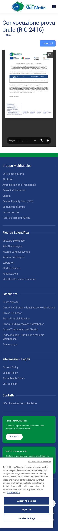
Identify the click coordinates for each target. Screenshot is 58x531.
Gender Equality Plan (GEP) (17, 201)
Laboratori (8, 262)
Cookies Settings (26, 518)
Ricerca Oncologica (13, 257)
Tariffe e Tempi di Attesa (16, 217)
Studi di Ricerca (11, 268)
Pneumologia (10, 344)
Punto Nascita (10, 302)
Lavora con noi (10, 212)
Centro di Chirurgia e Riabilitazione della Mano (28, 307)
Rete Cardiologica (12, 246)
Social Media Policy (13, 378)
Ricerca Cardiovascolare (16, 251)
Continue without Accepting (39, 462)
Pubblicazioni (10, 273)
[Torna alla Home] (29, 6)
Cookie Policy (10, 372)
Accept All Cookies (26, 501)
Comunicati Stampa (13, 206)
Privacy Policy (10, 367)
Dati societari (9, 383)
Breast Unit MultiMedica (16, 318)
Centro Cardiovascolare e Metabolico (23, 324)
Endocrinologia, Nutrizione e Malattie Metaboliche (23, 336)
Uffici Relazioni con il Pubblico (19, 403)
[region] (26, 493)
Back (8, 35)
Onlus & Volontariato (14, 190)
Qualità (6, 195)
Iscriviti (14, 437)
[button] (54, 6)
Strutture (7, 179)
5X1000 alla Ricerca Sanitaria (19, 279)
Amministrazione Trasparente (19, 184)
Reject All (27, 509)
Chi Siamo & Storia (13, 173)
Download (48, 43)
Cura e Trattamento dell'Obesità (20, 329)
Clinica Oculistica (12, 313)
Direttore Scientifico (13, 240)
